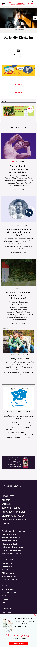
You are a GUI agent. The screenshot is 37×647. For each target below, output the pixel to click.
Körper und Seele (10, 544)
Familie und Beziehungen (13, 531)
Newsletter (8, 496)
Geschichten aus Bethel (18, 354)
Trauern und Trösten (11, 553)
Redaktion (6, 612)
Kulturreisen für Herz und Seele (18, 417)
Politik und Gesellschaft (13, 550)
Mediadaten (7, 596)
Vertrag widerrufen (11, 579)
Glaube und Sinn (9, 534)
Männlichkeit (20, 162)
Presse (5, 599)
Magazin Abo (8, 589)
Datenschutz (7, 567)
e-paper (5, 524)
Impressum (7, 563)
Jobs (4, 602)
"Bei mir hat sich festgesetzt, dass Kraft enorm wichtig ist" (18, 169)
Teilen (17, 85)
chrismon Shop (9, 592)
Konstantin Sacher (16, 253)
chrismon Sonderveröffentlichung (18, 412)
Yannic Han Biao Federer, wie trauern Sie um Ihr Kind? (18, 232)
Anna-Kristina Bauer (20, 55)
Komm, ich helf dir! (18, 358)
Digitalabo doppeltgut (14, 516)
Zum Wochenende (11, 508)
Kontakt (5, 570)
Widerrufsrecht (9, 576)
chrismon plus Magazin (14, 520)
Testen (27, 3)
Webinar (6, 504)
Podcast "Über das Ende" (18, 225)
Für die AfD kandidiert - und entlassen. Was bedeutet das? (18, 295)
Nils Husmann (16, 323)
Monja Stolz (16, 189)
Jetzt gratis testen (18, 643)
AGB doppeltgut (9, 573)
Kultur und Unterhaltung (13, 547)
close (35, 615)
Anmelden (33, 3)
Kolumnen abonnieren (14, 512)
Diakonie (18, 288)
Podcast (6, 500)
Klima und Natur (9, 541)
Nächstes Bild (35, 18)
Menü (3, 4)
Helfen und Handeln (11, 537)
